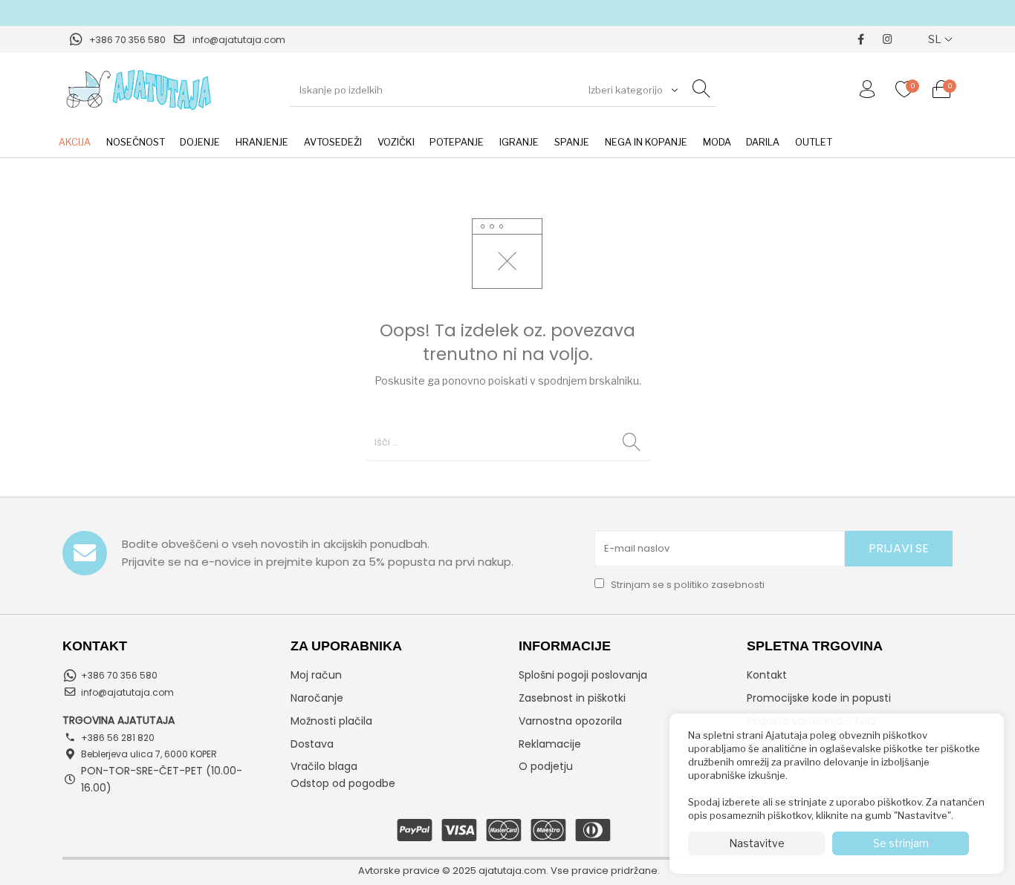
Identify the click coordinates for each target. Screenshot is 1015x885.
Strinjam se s (687, 585)
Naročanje (317, 697)
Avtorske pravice (399, 870)
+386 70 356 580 (127, 39)
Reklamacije (550, 744)
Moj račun (316, 674)
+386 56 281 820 (118, 737)
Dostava (312, 744)
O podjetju (546, 766)
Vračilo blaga (324, 766)
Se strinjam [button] (901, 843)
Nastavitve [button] (757, 843)
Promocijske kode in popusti (819, 697)
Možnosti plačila (331, 720)
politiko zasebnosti (719, 585)
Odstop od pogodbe (343, 783)
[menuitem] (74, 142)
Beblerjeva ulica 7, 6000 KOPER (149, 754)
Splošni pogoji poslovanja (583, 674)
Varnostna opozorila (570, 720)
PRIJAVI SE (899, 548)
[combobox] (631, 90)
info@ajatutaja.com (238, 39)
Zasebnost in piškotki (572, 697)
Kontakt (767, 674)
